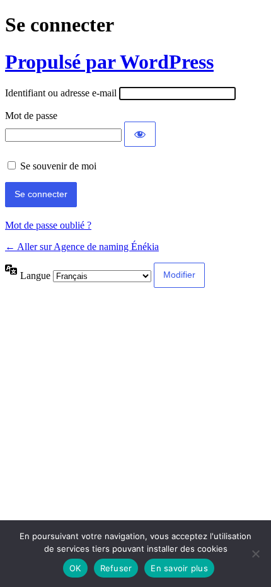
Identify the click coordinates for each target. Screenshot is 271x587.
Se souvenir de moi (58, 166)
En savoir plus (179, 568)
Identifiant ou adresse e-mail (61, 93)
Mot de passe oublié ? (48, 225)
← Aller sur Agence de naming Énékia (82, 246)
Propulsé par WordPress (109, 61)
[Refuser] (255, 553)
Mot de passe (31, 115)
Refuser (116, 568)
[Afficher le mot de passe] (140, 134)
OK (75, 568)
